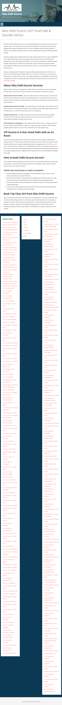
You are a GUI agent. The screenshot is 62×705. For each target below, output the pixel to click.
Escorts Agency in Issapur (51, 651)
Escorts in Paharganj (8, 316)
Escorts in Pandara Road (9, 645)
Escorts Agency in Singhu (10, 413)
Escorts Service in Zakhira (10, 358)
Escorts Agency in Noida (9, 314)
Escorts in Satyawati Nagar (10, 557)
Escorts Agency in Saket (9, 330)
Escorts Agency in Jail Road (51, 671)
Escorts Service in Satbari (10, 565)
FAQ (24, 222)
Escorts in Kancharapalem (10, 549)
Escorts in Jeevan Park (9, 425)
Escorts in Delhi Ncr (8, 546)
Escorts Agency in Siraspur (10, 505)
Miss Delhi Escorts (12, 14)
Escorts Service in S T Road (10, 361)
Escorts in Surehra (8, 477)
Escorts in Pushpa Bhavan (10, 591)
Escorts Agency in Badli (50, 302)
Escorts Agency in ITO (50, 653)
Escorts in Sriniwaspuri (9, 493)
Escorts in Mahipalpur (9, 301)
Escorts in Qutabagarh (9, 583)
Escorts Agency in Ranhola (10, 567)
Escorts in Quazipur (8, 374)
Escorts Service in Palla (9, 653)
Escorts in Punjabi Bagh (9, 319)
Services (25, 227)
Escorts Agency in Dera (50, 456)
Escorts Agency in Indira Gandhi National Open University (51, 641)
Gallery (25, 225)
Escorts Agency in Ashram (51, 279)
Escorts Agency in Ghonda (51, 542)
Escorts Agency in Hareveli (51, 603)
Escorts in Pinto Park (8, 614)
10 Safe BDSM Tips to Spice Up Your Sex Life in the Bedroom (10, 260)
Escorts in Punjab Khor (9, 594)
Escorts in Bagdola (8, 377)
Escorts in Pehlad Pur (9, 622)
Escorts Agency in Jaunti (9, 433)
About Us (26, 230)
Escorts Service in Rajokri (10, 570)
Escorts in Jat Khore (8, 441)
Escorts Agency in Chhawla (51, 395)
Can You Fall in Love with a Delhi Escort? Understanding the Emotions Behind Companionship (10, 274)
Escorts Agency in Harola (51, 610)
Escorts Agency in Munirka (10, 343)
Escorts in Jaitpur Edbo (9, 449)
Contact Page (27, 233)
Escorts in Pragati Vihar (9, 601)
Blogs (25, 236)
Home (25, 219)
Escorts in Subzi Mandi (9, 480)
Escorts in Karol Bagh (9, 322)
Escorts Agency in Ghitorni (51, 539)
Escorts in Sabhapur (8, 390)
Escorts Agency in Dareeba (51, 423)
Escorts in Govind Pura (9, 533)
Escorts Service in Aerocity (10, 346)
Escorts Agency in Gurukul (51, 585)
